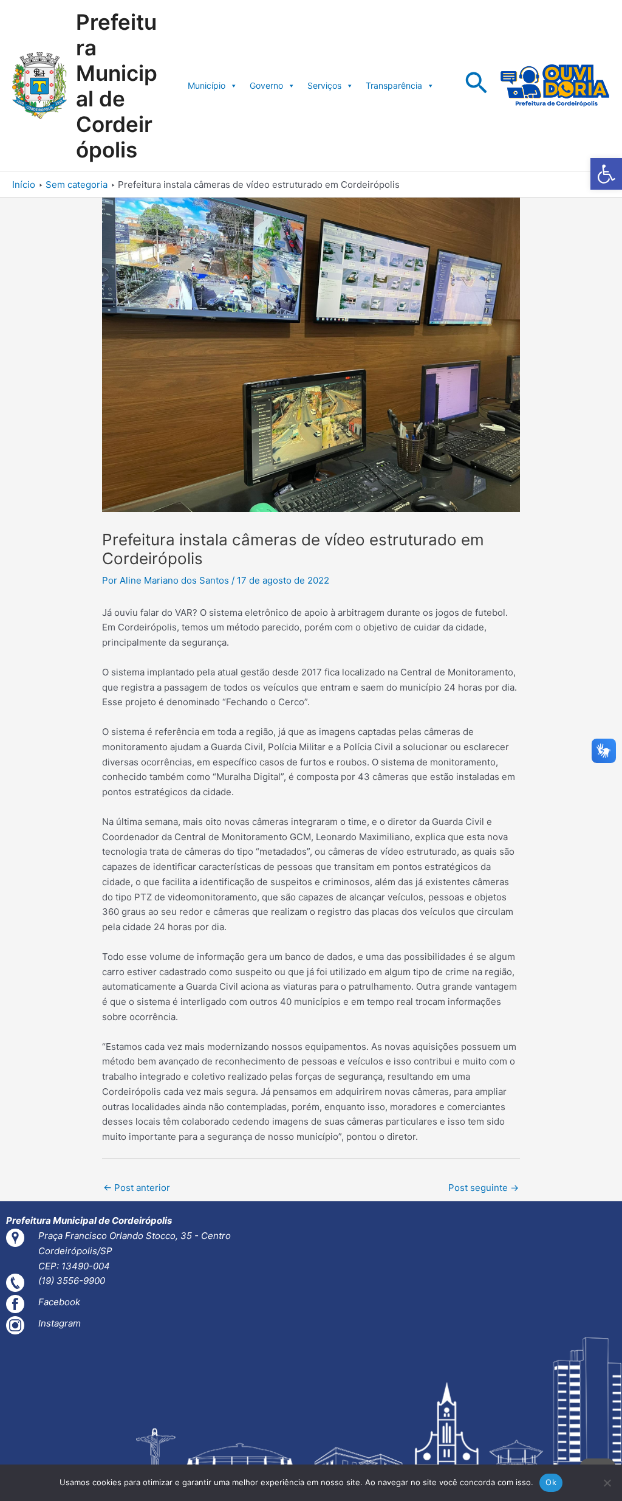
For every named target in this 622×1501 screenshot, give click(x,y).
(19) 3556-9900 (71, 1280)
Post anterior (136, 1187)
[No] (607, 1483)
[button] (606, 174)
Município (206, 85)
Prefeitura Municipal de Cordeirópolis (116, 85)
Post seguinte (483, 1187)
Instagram (59, 1323)
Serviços (324, 85)
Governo (266, 85)
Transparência (394, 85)
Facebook (59, 1302)
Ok (550, 1482)
